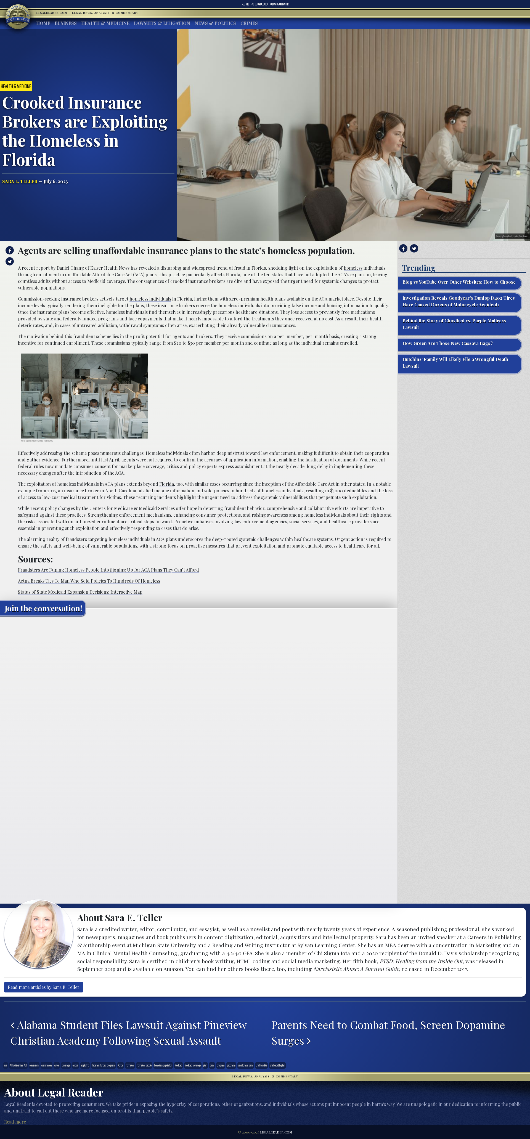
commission (46, 1065)
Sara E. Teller (19, 181)
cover (56, 1065)
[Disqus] (198, 689)
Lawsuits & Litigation (162, 23)
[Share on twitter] (9, 261)
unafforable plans (245, 1065)
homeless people (144, 1065)
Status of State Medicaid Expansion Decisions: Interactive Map (80, 592)
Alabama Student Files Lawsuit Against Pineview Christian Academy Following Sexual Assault (128, 1032)
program (220, 1065)
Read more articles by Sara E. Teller (44, 987)
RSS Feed (245, 4)
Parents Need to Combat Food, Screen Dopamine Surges (388, 1032)
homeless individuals (150, 299)
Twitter (279, 4)
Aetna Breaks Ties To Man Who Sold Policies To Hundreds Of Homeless (89, 581)
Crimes (249, 23)
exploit (75, 1065)
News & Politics (215, 23)
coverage (66, 1065)
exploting (85, 1065)
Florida (166, 484)
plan (205, 1065)
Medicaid (178, 1065)
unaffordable (261, 1065)
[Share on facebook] (9, 250)
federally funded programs (103, 1065)
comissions (34, 1065)
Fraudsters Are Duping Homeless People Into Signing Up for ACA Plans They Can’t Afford (108, 570)
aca (5, 1065)
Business (66, 23)
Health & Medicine (105, 23)
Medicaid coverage (193, 1065)
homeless (353, 268)
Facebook (259, 4)
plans (212, 1065)
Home (43, 23)
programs (231, 1065)
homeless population (163, 1065)
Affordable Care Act (18, 1065)
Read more (15, 1122)
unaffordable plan (277, 1065)
